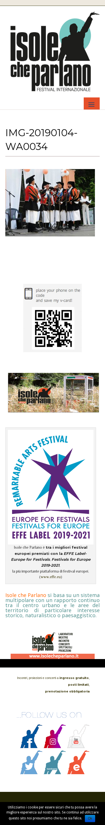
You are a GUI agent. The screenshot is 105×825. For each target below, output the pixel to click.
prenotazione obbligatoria (67, 691)
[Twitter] (31, 772)
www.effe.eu (51, 577)
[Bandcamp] (55, 772)
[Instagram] (55, 746)
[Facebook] (31, 746)
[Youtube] (78, 746)
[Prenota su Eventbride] (78, 772)
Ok (90, 819)
